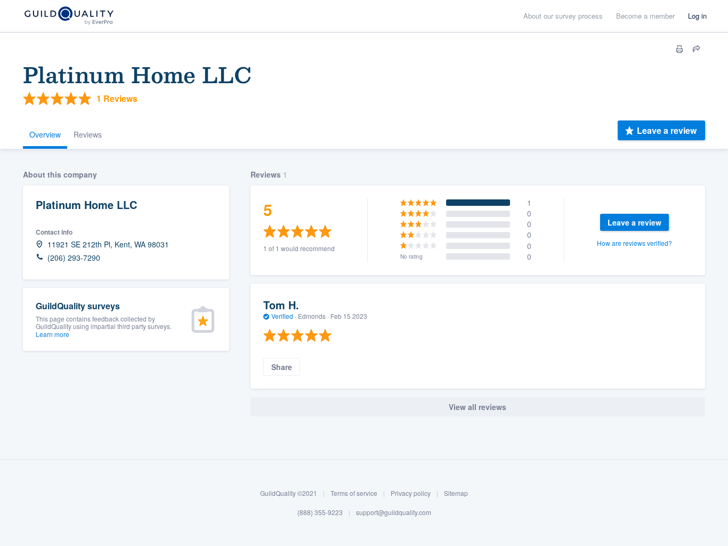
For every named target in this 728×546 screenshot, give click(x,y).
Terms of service (353, 492)
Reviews (88, 134)
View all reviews (477, 407)
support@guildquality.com (393, 512)
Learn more (52, 334)
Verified (282, 315)
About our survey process (563, 16)
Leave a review (667, 130)
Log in (697, 16)
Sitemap (456, 492)
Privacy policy (411, 492)
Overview (45, 134)
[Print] (679, 49)
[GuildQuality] (68, 16)
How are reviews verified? (634, 242)
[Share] (696, 49)
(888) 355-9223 (320, 512)
